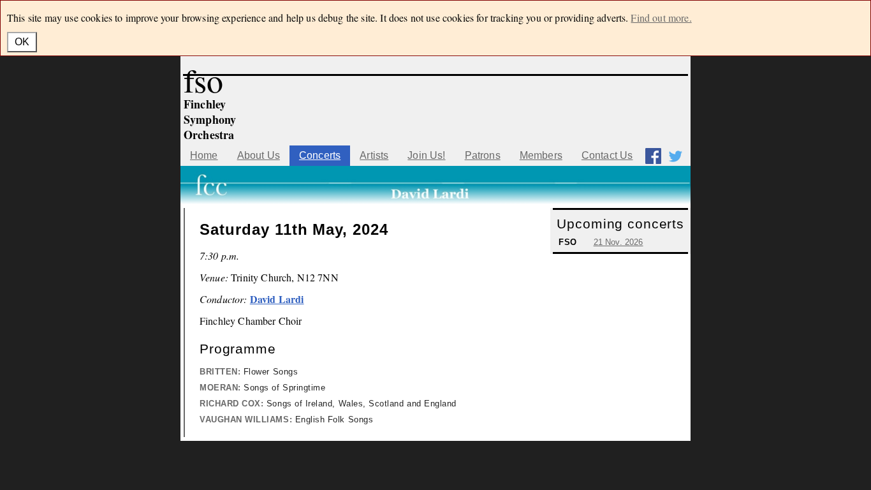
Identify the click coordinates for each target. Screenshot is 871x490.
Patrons (483, 155)
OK (22, 41)
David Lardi (277, 299)
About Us (258, 155)
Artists (374, 155)
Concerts (319, 155)
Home (204, 155)
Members (541, 155)
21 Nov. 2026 (618, 242)
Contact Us (607, 155)
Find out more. (661, 17)
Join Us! (426, 155)
